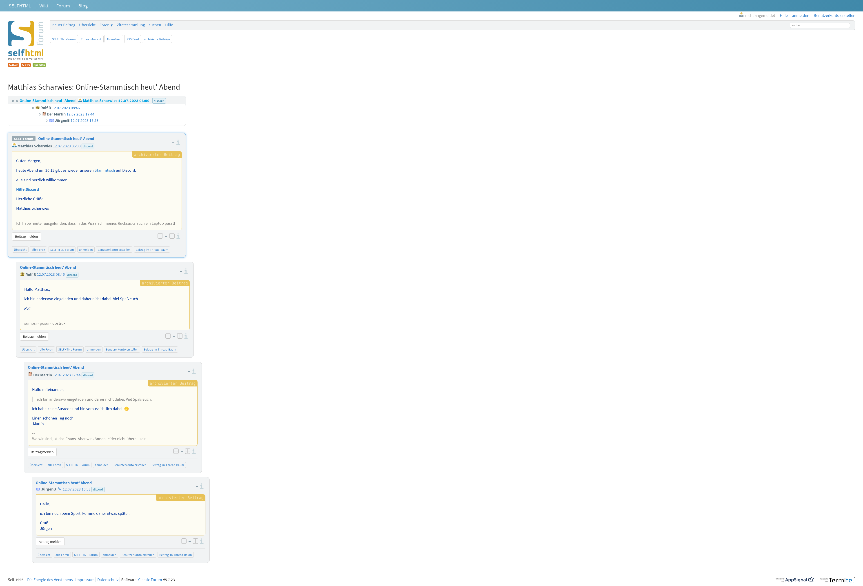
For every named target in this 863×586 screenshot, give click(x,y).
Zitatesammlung (131, 24)
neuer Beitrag (63, 24)
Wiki (43, 5)
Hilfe (169, 24)
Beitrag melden (26, 236)
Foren (104, 24)
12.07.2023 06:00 (67, 146)
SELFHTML (20, 5)
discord (88, 146)
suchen (155, 24)
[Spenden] (39, 65)
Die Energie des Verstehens (50, 579)
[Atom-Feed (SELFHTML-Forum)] (13, 65)
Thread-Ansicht (91, 39)
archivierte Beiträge (157, 39)
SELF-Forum (23, 138)
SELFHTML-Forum (64, 39)
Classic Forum (150, 579)
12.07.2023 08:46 (51, 274)
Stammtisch (105, 170)
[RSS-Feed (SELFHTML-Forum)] (26, 65)
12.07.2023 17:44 (67, 375)
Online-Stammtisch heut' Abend (66, 138)
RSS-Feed (133, 39)
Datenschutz (108, 579)
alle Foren (38, 250)
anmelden (86, 250)
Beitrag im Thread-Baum (152, 250)
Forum (63, 5)
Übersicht (87, 24)
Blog (83, 5)
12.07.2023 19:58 (77, 489)
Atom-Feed (114, 39)
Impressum (85, 579)
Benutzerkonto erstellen (114, 250)
